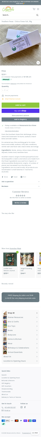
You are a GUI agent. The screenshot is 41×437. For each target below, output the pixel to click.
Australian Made (15, 248)
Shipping (13, 83)
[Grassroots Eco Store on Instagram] (21, 407)
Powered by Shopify (28, 433)
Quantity (5, 86)
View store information (12, 131)
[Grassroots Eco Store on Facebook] (25, 407)
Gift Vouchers (6, 386)
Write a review (20, 203)
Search (4, 375)
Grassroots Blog (7, 389)
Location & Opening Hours (11, 378)
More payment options (20, 115)
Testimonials (6, 392)
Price (4, 71)
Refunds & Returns (8, 381)
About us (5, 394)
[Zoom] (38, 63)
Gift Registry (6, 383)
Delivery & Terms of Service (11, 397)
